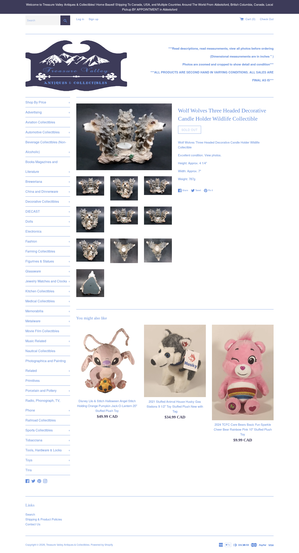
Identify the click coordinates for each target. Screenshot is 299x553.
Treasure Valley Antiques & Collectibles (67, 544)
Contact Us (32, 524)
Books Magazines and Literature (47, 166)
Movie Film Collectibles (42, 331)
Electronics (33, 231)
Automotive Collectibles (47, 132)
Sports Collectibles (47, 430)
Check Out (267, 19)
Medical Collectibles (47, 301)
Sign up (93, 19)
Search (30, 514)
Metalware (47, 321)
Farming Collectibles (40, 251)
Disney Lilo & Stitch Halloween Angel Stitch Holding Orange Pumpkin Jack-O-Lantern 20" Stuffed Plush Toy (107, 406)
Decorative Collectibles (47, 201)
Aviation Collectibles (40, 122)
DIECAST (47, 211)
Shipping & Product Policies (43, 519)
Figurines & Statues (47, 261)
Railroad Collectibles (40, 420)
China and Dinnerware (47, 191)
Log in (80, 19)
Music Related (47, 341)
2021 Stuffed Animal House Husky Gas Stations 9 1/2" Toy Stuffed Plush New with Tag (175, 407)
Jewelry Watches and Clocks (47, 281)
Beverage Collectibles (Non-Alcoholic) (47, 147)
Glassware (47, 271)
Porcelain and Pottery (47, 390)
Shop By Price (47, 102)
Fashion (47, 241)
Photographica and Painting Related (47, 365)
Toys (47, 460)
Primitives (32, 380)
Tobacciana (47, 440)
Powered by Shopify (102, 544)
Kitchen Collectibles (47, 291)
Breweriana (47, 181)
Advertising (47, 112)
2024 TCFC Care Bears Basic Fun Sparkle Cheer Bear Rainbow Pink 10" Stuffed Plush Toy (243, 429)
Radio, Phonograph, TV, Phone (47, 405)
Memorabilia (47, 311)
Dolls (47, 221)
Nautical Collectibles (40, 350)
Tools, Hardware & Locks (47, 450)
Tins (28, 470)
